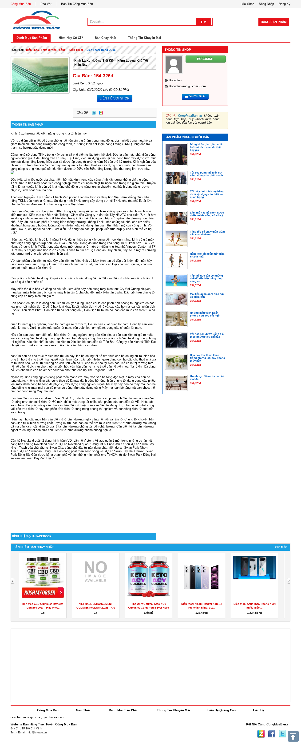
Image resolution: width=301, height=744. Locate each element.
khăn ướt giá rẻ (128, 264)
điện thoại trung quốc (101, 49)
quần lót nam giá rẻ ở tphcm (67, 324)
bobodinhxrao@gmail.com (187, 86)
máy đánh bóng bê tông (89, 380)
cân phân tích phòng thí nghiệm (122, 303)
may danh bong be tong (32, 384)
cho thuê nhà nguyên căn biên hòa (54, 359)
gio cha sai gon (53, 717)
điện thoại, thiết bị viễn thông (46, 49)
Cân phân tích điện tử (25, 278)
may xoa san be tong (97, 377)
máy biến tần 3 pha (109, 292)
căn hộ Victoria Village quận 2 (94, 440)
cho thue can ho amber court (39, 370)
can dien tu (92, 345)
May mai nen (45, 391)
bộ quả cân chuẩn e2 (29, 282)
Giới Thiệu (83, 710)
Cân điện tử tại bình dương (135, 426)
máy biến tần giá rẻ (41, 296)
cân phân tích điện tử (116, 338)
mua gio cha (31, 717)
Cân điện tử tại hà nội (99, 310)
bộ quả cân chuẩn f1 (139, 278)
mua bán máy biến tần (26, 292)
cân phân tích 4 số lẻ (89, 306)
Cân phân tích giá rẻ (24, 303)
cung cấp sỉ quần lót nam (124, 327)
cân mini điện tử (39, 402)
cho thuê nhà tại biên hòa (102, 363)
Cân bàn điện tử (21, 398)
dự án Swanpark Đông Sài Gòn (41, 451)
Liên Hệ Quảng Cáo (221, 710)
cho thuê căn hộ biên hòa (111, 366)
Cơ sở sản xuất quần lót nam (108, 324)
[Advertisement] (83, 493)
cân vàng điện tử (27, 338)
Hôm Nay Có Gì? (71, 38)
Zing (101, 113)
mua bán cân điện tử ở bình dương (59, 419)
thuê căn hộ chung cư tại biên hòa (131, 356)
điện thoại (76, 49)
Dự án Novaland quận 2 (75, 444)
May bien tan (102, 260)
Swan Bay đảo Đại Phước (43, 458)
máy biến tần (27, 264)
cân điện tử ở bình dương (124, 423)
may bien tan (109, 289)
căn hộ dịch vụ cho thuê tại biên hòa (44, 366)
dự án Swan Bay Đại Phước (124, 451)
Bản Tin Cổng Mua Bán (77, 4)
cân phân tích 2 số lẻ (38, 306)
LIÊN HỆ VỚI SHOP (114, 98)
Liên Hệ (258, 710)
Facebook (272, 734)
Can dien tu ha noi (56, 310)
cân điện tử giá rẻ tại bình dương (56, 426)
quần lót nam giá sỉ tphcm (28, 324)
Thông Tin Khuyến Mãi (144, 38)
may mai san (40, 387)
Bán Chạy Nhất (105, 38)
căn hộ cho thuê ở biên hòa (40, 356)
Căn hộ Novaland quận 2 (27, 440)
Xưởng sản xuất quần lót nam (50, 327)
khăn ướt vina (58, 264)
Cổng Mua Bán (21, 4)
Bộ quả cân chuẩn (61, 278)
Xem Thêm (281, 547)
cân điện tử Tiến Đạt (142, 342)
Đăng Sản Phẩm (274, 22)
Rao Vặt (45, 4)
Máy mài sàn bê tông (116, 387)
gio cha (15, 717)
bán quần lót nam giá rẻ (89, 327)
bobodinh (175, 80)
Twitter (94, 113)
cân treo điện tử (59, 342)
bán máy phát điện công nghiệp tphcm (54, 183)
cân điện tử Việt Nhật (133, 402)
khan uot (147, 264)
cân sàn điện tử (98, 405)
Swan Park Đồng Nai (141, 454)
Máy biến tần (19, 289)
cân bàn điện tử (59, 334)
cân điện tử (38, 260)
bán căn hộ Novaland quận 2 (37, 444)
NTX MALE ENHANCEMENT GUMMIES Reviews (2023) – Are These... (95, 607)
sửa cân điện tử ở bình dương (62, 430)
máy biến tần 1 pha (70, 292)
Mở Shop (248, 4)
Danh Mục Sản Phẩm (31, 38)
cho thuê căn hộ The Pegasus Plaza (89, 370)
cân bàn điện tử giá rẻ (131, 334)
